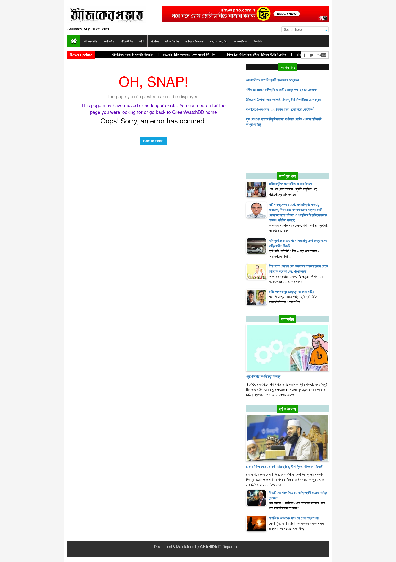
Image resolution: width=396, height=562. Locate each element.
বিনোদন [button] (155, 41)
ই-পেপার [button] (257, 41)
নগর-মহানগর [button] (90, 41)
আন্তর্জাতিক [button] (240, 41)
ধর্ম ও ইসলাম (287, 409)
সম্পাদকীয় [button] (109, 41)
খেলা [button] (141, 41)
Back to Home (153, 140)
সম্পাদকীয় (287, 319)
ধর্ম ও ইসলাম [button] (172, 41)
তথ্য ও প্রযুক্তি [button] (218, 41)
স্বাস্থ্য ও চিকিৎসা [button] (194, 41)
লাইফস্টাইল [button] (127, 41)
